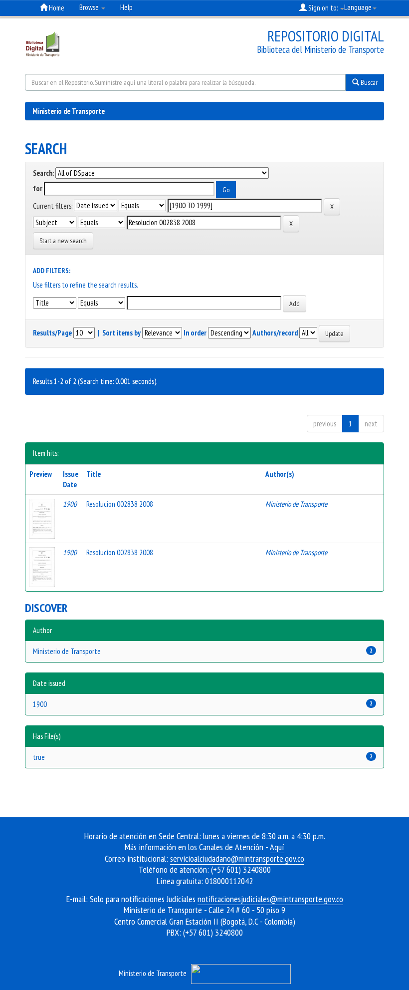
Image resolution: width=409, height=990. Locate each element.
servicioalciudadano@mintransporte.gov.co (237, 858)
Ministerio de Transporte (68, 111)
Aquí (277, 847)
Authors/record (275, 332)
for (37, 188)
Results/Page (52, 332)
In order (195, 332)
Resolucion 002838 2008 (119, 504)
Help (126, 7)
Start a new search (63, 240)
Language (358, 7)
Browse (89, 7)
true (39, 757)
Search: (43, 173)
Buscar (368, 82)
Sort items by (121, 332)
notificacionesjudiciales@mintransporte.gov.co (270, 899)
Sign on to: (323, 7)
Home (55, 7)
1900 (40, 704)
